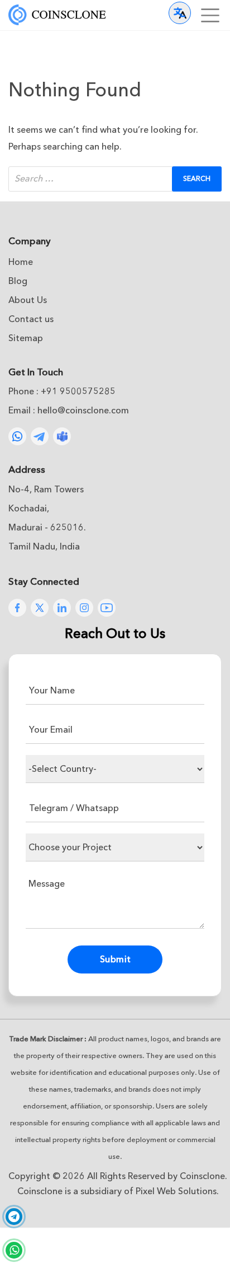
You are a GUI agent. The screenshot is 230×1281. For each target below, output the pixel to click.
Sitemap (25, 338)
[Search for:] (115, 179)
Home (20, 262)
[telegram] (14, 1218)
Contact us (31, 319)
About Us (27, 300)
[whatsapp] (14, 1250)
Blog (17, 281)
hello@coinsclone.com (83, 410)
